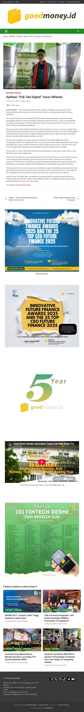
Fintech (18, 93)
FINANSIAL (17, 610)
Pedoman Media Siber (74, 2)
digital (12, 185)
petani (28, 185)
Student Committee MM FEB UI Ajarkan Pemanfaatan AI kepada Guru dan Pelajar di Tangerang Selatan (59, 658)
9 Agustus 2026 (49, 665)
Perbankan (67, 610)
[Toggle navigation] (6, 31)
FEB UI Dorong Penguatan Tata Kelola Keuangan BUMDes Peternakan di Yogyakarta (59, 618)
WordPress (49, 708)
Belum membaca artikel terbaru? (21, 586)
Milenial (23, 185)
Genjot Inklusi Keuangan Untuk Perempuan (64, 199)
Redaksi (61, 2)
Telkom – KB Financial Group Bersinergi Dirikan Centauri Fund (23, 199)
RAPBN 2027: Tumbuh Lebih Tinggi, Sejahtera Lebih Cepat (22, 616)
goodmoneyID (23, 621)
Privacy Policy (52, 2)
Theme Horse (63, 705)
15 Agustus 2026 (11, 621)
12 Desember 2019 (12, 101)
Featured (10, 93)
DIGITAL (47, 649)
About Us (43, 2)
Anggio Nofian (25, 101)
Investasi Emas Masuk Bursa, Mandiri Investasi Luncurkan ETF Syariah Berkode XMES (20, 657)
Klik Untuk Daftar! (42, 274)
